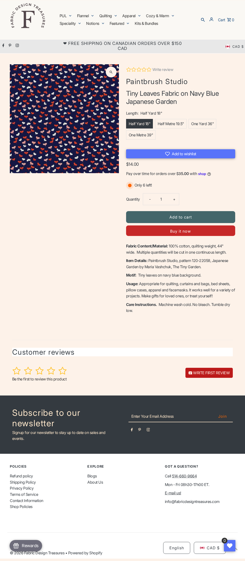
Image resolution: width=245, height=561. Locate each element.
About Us (95, 482)
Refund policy (21, 476)
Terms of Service (24, 494)
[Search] (203, 19)
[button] (180, 153)
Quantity (133, 199)
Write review (162, 69)
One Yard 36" (202, 123)
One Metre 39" (141, 135)
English (176, 547)
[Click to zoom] (111, 72)
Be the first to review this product (39, 379)
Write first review (211, 372)
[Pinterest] (9, 46)
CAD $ (238, 46)
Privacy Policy (21, 488)
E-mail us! (173, 493)
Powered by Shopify (85, 552)
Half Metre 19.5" (171, 123)
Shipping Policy (23, 482)
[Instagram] (16, 46)
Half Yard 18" (139, 123)
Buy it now (180, 231)
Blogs (92, 476)
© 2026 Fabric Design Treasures (37, 552)
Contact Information (26, 500)
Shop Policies (21, 506)
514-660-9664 (184, 476)
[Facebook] (2, 46)
